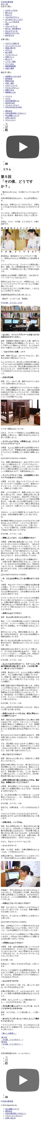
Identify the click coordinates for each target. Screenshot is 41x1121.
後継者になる (10, 92)
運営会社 (8, 111)
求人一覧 (4, 4)
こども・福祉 (10, 62)
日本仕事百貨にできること (15, 113)
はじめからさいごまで (14, 19)
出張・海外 (9, 83)
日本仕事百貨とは (12, 101)
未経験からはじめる (13, 76)
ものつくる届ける (12, 43)
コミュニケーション (13, 46)
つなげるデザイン (12, 17)
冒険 (7, 24)
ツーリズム (9, 64)
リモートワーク (11, 85)
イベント (8, 96)
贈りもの (8, 13)
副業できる (9, 90)
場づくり (8, 59)
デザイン (8, 50)
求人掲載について (12, 115)
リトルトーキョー (12, 105)
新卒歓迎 (8, 79)
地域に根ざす (10, 48)
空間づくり (9, 57)
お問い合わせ (10, 118)
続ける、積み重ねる (13, 29)
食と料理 (8, 52)
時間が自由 (9, 81)
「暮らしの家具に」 (9, 1033)
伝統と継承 (9, 68)
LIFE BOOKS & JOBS (13, 107)
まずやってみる (11, 10)
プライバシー (10, 120)
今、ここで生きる (12, 22)
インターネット (11, 55)
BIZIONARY (10, 103)
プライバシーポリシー (14, 1116)
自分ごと (8, 15)
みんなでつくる (11, 31)
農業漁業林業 (10, 66)
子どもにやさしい (12, 88)
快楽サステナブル (12, 33)
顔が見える (9, 35)
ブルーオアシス (11, 26)
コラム (7, 98)
